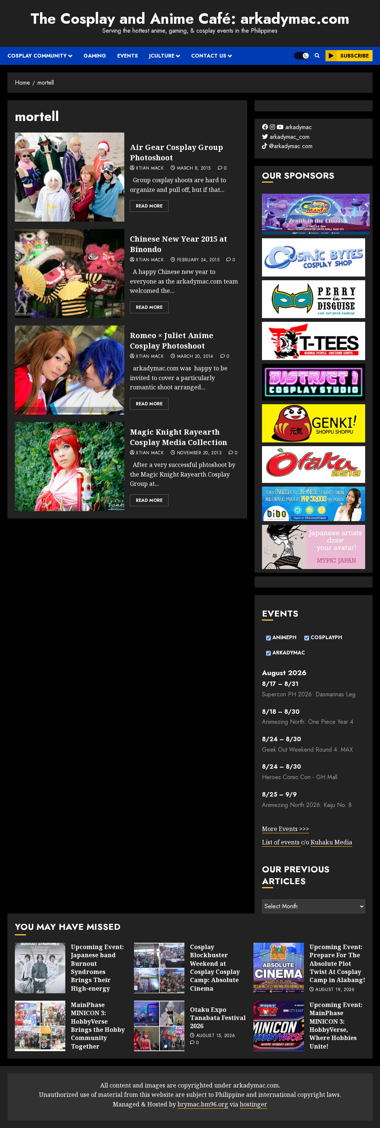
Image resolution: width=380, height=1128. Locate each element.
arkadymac (298, 127)
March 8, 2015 (194, 168)
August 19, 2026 (334, 990)
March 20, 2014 (195, 357)
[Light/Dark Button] (301, 55)
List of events (281, 842)
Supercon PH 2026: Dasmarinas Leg (309, 694)
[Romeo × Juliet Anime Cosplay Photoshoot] (69, 370)
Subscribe (354, 55)
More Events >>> (285, 829)
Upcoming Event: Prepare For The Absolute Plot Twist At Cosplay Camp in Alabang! (337, 963)
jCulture (161, 55)
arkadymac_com (288, 137)
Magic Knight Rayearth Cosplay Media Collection (178, 437)
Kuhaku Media (331, 842)
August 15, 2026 (215, 1036)
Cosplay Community (37, 55)
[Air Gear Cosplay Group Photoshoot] (69, 177)
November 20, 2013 (199, 453)
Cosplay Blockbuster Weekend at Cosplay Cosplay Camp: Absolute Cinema (215, 968)
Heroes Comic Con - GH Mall (299, 777)
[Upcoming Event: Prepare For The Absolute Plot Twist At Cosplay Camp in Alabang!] (278, 968)
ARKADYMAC (288, 652)
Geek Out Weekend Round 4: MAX (307, 749)
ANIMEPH (284, 637)
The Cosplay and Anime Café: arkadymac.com (190, 18)
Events (127, 55)
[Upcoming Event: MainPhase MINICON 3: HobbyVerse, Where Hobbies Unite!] (278, 1026)
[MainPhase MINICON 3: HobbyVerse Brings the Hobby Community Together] (40, 1026)
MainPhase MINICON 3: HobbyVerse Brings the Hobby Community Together (98, 1025)
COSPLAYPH (325, 637)
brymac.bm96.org (202, 1104)
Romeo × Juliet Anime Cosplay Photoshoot (171, 340)
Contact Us (208, 55)
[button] (317, 56)
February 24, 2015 (198, 260)
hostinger (253, 1104)
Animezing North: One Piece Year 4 (307, 721)
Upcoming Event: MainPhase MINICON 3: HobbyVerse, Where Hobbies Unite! (336, 1025)
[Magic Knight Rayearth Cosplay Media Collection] (69, 466)
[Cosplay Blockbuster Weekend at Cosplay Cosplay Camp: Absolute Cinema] (159, 968)
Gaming (94, 55)
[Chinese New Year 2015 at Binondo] (69, 273)
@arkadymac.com (289, 146)
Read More (149, 206)
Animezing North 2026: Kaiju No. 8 (307, 805)
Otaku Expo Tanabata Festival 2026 (218, 1018)
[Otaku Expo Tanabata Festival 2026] (159, 1026)
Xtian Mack (150, 168)
